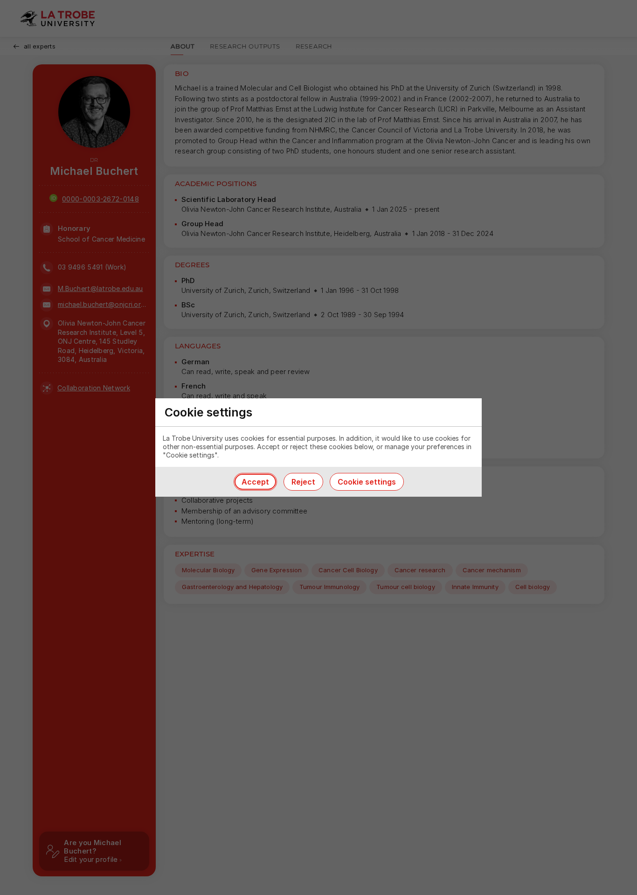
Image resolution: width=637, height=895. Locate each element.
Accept (255, 481)
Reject (303, 481)
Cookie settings (367, 481)
